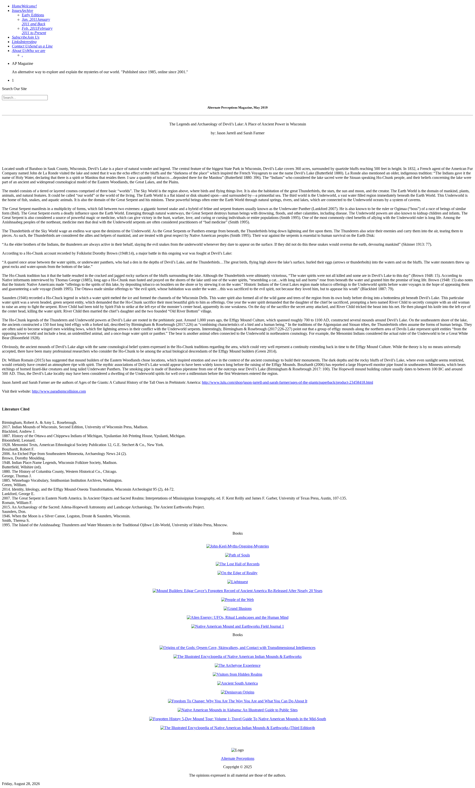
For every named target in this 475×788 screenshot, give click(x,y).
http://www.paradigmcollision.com (59, 391)
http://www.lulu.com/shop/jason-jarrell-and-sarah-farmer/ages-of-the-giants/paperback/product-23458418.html (287, 382)
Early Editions (33, 15)
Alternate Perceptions (237, 758)
